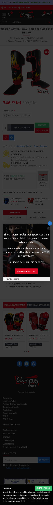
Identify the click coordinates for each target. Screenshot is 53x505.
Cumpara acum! (27, 271)
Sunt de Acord (43, 488)
